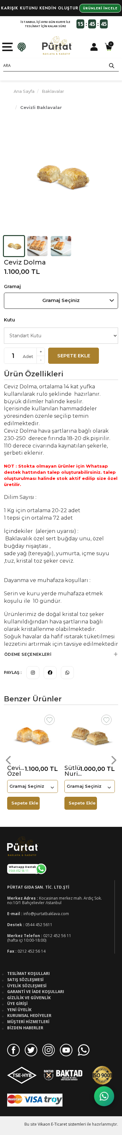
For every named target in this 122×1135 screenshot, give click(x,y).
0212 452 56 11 (57, 935)
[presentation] (8, 760)
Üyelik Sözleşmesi (27, 986)
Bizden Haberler (25, 1028)
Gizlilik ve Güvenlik (29, 998)
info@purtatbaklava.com (46, 913)
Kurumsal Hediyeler (29, 1015)
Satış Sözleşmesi (25, 980)
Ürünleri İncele (100, 8)
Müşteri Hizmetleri (28, 1022)
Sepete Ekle (73, 355)
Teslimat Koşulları (28, 973)
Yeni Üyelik (19, 1010)
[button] (61, 654)
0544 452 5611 (38, 924)
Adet (28, 356)
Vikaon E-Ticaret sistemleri (62, 1124)
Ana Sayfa (24, 91)
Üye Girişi (17, 1003)
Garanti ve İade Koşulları (35, 991)
